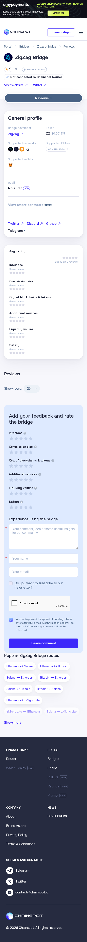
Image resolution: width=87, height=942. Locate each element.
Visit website (14, 85)
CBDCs (53, 777)
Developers (57, 816)
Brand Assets (16, 826)
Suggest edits (36, 69)
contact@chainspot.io (31, 892)
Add (26, 188)
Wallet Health (16, 768)
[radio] (11, 438)
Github (51, 224)
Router (11, 759)
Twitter (36, 85)
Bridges (53, 759)
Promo (53, 795)
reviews (69, 46)
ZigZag (13, 134)
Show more (12, 722)
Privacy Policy (16, 835)
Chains (52, 768)
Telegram (22, 870)
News (52, 807)
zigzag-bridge (46, 46)
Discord (33, 224)
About (11, 816)
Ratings (53, 786)
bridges (24, 46)
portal (8, 46)
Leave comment (43, 643)
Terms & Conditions (20, 844)
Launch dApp (61, 32)
